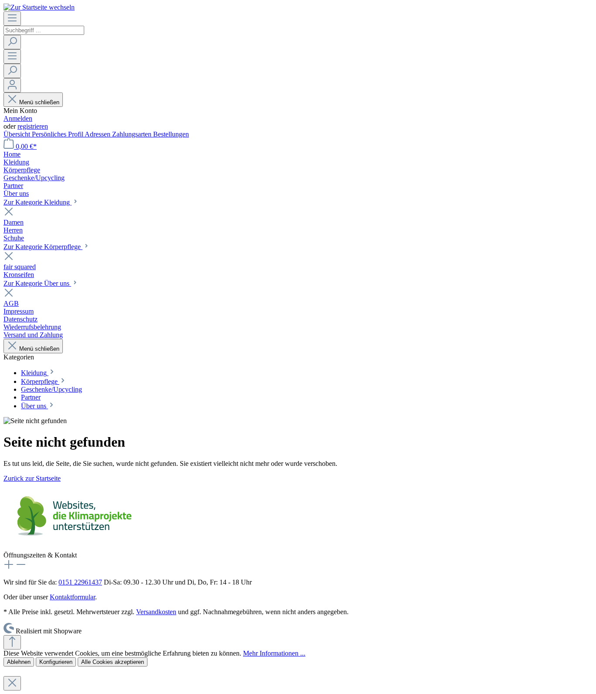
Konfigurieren (55, 662)
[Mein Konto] (12, 85)
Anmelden (17, 118)
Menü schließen (39, 102)
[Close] (12, 683)
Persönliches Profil (58, 134)
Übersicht (17, 134)
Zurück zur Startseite (32, 478)
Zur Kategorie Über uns (37, 283)
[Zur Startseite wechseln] (39, 7)
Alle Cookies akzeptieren (112, 662)
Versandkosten (156, 611)
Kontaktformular (72, 597)
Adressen (98, 134)
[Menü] (12, 18)
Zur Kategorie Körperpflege (42, 246)
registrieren (32, 126)
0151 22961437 (80, 582)
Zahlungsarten (132, 134)
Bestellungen (171, 134)
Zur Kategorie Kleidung (37, 202)
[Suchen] (12, 42)
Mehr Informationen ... (274, 653)
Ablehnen (19, 662)
